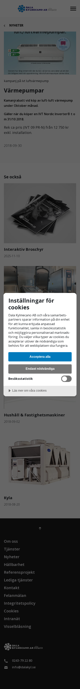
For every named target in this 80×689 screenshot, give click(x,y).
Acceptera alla (40, 356)
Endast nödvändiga (40, 368)
